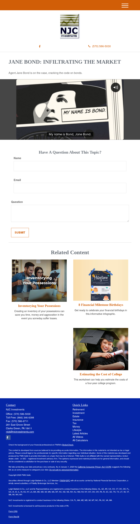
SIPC (68, 480)
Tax (74, 423)
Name (17, 158)
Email (17, 180)
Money (76, 426)
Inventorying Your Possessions (39, 306)
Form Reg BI (14, 516)
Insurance (78, 419)
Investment (79, 413)
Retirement (79, 409)
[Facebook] (39, 46)
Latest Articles (80, 433)
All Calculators (80, 440)
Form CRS (13, 511)
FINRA (62, 480)
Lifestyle (77, 430)
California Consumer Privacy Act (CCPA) (94, 466)
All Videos (78, 436)
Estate (76, 416)
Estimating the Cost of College (101, 374)
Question (17, 202)
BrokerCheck (67, 444)
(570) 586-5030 (101, 46)
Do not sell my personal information (63, 469)
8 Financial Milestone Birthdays (101, 305)
